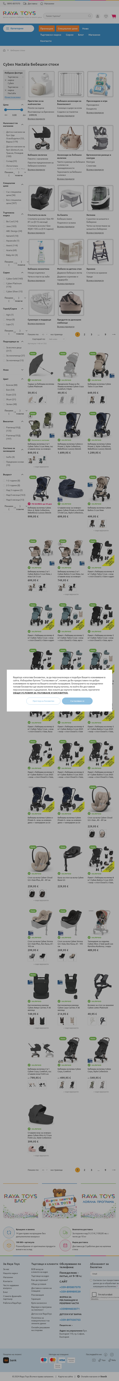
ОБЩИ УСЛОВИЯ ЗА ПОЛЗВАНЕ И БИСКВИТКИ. (40, 693)
